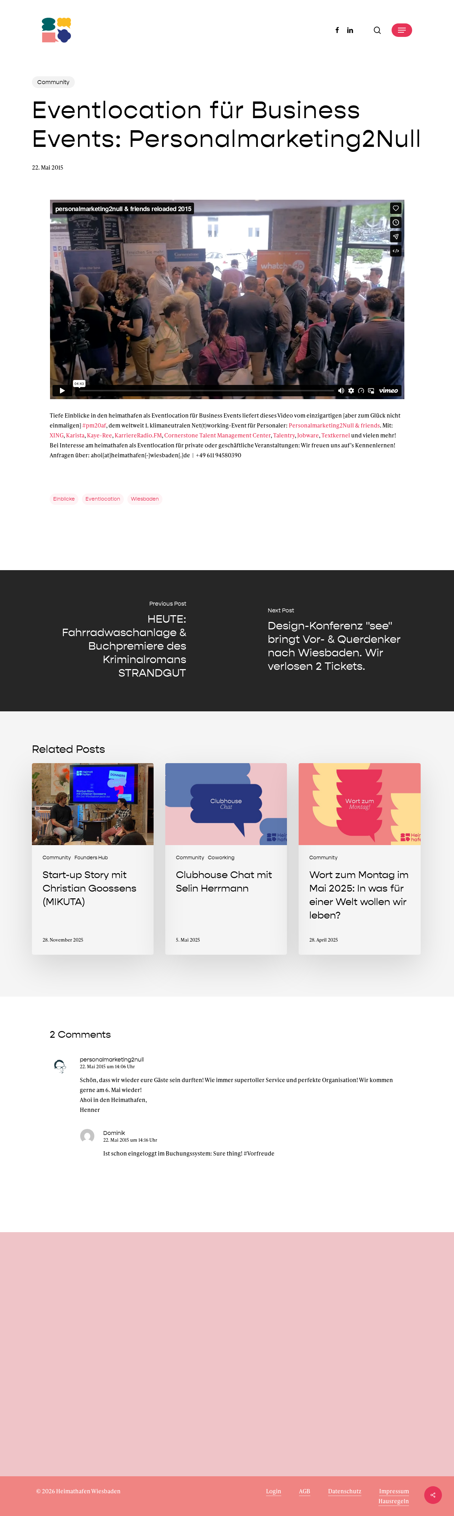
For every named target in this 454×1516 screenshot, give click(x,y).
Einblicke (64, 499)
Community (53, 82)
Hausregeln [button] (393, 1501)
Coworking (221, 858)
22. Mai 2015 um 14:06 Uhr (107, 1066)
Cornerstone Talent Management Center (217, 435)
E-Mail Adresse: (57, 1382)
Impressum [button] (394, 1491)
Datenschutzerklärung (66, 1427)
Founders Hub (91, 858)
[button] (402, 30)
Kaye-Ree (99, 435)
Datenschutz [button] (344, 1491)
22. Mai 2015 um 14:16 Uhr (130, 1140)
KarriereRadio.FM (138, 435)
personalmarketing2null (112, 1059)
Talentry (284, 435)
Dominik (114, 1133)
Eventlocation (102, 499)
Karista (75, 435)
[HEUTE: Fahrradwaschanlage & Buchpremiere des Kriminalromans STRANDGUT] (113, 641)
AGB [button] (304, 1491)
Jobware (308, 435)
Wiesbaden (145, 499)
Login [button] (273, 1491)
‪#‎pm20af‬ (94, 425)
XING (56, 435)
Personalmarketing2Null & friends (334, 425)
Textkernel (335, 435)
